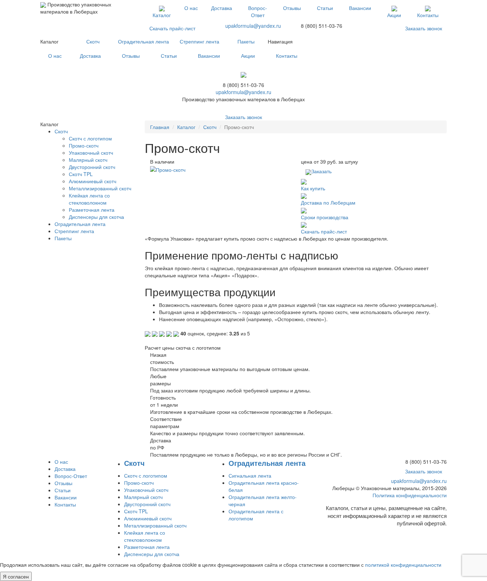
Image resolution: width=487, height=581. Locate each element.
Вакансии (360, 7)
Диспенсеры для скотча (96, 216)
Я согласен (16, 576)
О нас (191, 7)
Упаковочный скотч (91, 152)
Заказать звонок (423, 28)
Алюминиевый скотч (92, 181)
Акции (394, 15)
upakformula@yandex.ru (253, 25)
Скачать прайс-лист (172, 28)
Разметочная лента (91, 209)
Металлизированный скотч (100, 188)
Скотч (92, 41)
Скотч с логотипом (90, 138)
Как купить (313, 188)
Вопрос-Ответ (257, 11)
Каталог (162, 15)
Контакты (428, 15)
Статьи (325, 7)
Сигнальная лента (250, 475)
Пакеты (246, 41)
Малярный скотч (88, 159)
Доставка (221, 7)
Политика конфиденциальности (410, 495)
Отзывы (292, 7)
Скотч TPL (81, 174)
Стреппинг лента (199, 41)
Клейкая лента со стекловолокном (89, 199)
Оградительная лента (143, 41)
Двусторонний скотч (92, 166)
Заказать (321, 171)
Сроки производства (324, 217)
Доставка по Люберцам (328, 202)
